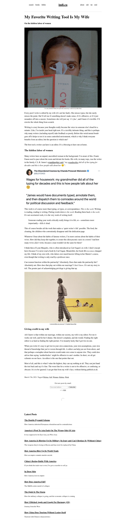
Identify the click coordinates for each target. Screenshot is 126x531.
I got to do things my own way (57, 324)
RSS (64, 390)
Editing (61, 377)
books (37, 4)
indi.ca (63, 4)
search (31, 4)
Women (55, 377)
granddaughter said (55, 162)
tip (91, 4)
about (82, 4)
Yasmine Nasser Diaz (71, 324)
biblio (44, 4)
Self (50, 377)
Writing (46, 377)
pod (95, 4)
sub (87, 4)
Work (67, 377)
